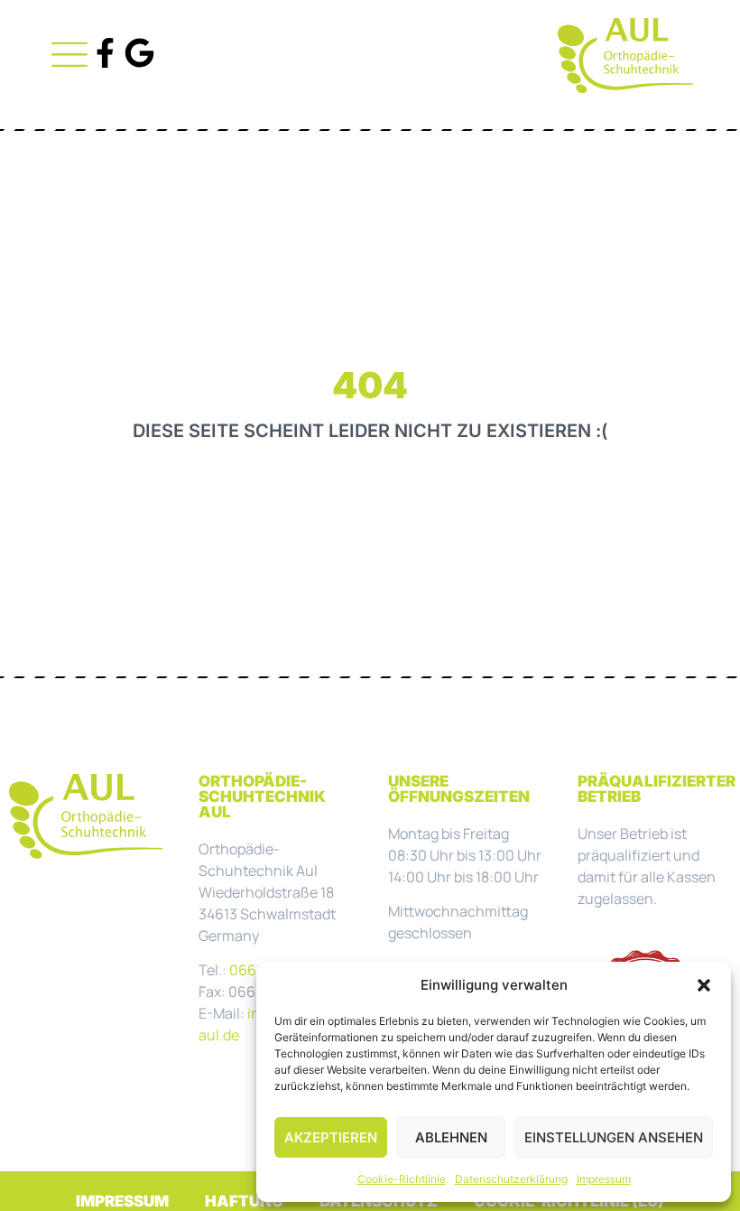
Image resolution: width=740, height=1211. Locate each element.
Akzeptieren (330, 1137)
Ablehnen (451, 1137)
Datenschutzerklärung (511, 1179)
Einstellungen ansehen (613, 1137)
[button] (704, 985)
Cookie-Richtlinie (401, 1179)
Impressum (604, 1179)
